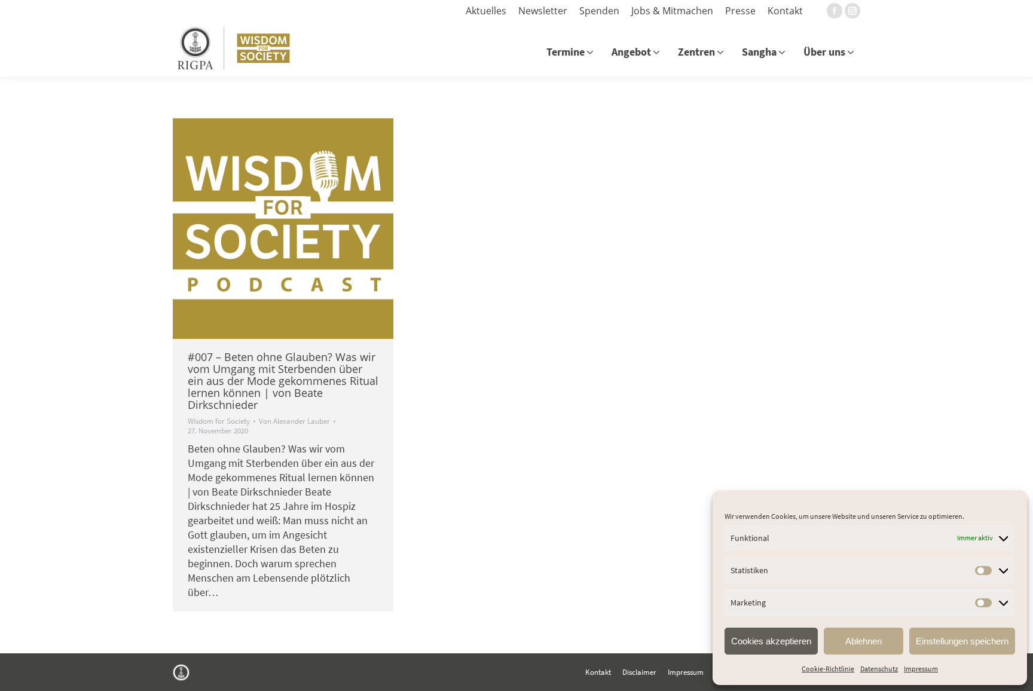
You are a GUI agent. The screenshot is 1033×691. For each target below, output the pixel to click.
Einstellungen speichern (962, 641)
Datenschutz (879, 668)
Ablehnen (863, 641)
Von (294, 421)
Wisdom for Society (219, 421)
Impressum (921, 668)
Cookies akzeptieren (771, 641)
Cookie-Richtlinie (828, 668)
